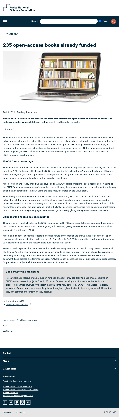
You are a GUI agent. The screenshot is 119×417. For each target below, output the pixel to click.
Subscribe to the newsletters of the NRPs (20, 390)
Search (34, 21)
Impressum (20, 413)
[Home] (19, 11)
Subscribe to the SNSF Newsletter (17, 387)
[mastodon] (17, 402)
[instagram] (22, 402)
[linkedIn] (5, 402)
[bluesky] (11, 402)
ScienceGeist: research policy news (18, 396)
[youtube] (28, 402)
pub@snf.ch (8, 331)
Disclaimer (7, 413)
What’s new (12, 34)
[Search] (113, 21)
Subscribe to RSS (10, 393)
